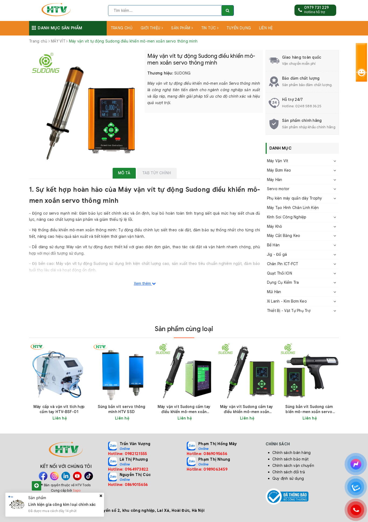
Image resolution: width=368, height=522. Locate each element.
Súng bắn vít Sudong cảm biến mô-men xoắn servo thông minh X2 (309, 409)
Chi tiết (68, 418)
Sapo (77, 490)
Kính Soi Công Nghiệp (287, 217)
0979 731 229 (316, 7)
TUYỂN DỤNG (239, 28)
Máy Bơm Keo (279, 170)
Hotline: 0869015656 (128, 484)
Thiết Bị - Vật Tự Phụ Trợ (288, 310)
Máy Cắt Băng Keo (283, 235)
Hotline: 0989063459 (207, 469)
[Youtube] (77, 476)
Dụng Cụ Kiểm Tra (283, 282)
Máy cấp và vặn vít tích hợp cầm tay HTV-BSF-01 (59, 409)
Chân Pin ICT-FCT (282, 263)
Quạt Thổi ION (279, 273)
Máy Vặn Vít (277, 160)
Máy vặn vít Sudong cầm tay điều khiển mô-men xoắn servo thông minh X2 (246, 409)
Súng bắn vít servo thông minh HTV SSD (121, 409)
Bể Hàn (273, 245)
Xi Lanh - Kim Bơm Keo (287, 301)
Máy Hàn (274, 179)
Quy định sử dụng (288, 478)
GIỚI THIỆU (151, 28)
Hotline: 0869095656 (207, 453)
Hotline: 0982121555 (127, 453)
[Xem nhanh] (86, 418)
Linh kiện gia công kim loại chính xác (62, 504)
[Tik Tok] (88, 476)
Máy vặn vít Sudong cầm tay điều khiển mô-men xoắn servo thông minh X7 (184, 409)
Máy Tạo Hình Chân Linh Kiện (293, 207)
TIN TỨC (209, 28)
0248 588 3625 (308, 106)
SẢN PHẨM (181, 28)
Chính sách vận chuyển (293, 465)
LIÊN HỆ (266, 28)
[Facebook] (43, 476)
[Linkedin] (65, 476)
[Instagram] (54, 476)
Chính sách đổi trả (288, 472)
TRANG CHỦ (122, 28)
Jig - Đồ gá (277, 254)
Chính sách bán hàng (291, 452)
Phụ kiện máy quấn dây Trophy (294, 198)
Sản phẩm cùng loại (184, 329)
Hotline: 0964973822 (128, 469)
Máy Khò (274, 226)
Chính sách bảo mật (290, 459)
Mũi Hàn (274, 291)
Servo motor (278, 188)
